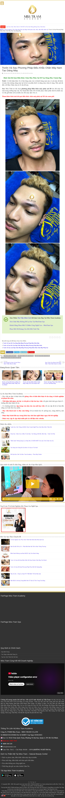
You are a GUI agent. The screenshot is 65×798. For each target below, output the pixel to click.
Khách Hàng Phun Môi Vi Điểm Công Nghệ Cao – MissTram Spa (31, 325)
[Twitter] (32, 782)
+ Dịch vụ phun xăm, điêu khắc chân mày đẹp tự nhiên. (19, 757)
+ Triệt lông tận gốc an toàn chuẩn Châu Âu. (15, 766)
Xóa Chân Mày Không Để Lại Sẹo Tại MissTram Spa (27, 321)
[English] (2, 795)
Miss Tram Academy (6, 29)
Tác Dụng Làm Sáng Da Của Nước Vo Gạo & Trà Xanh (24, 447)
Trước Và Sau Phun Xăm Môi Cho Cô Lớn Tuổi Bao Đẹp (53, 382)
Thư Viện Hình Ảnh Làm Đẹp (20, 29)
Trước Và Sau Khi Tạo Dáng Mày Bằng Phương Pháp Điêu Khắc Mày (21, 343)
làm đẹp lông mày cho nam (42, 355)
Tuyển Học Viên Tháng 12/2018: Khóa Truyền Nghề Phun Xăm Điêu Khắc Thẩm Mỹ (31, 427)
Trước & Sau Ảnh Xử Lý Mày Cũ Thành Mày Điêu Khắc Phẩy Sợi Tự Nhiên (11, 383)
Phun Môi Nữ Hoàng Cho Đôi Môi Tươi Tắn (24, 329)
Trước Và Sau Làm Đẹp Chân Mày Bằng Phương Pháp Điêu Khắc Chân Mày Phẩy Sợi (25, 347)
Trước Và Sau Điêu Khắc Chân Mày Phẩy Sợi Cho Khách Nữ (31, 382)
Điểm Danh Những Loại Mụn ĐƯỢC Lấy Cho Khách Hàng (24, 553)
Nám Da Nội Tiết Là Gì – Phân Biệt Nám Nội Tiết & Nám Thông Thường (28, 546)
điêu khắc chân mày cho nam (25, 355)
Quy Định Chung (5, 651)
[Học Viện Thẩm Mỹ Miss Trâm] (32, 12)
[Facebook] (30, 782)
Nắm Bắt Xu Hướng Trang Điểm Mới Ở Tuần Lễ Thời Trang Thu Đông (27, 580)
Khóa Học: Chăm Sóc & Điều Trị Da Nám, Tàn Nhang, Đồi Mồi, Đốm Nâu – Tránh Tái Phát (32, 434)
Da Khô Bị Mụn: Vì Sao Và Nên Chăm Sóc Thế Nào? (18, 26)
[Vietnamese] (4, 795)
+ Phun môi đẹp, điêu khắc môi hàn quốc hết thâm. (17, 760)
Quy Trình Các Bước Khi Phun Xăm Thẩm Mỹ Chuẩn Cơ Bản (53, 362)
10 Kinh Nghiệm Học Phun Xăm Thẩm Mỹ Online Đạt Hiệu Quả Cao (27, 539)
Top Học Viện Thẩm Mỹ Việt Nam (9, 657)
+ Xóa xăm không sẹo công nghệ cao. (13, 763)
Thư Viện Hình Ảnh (24, 318)
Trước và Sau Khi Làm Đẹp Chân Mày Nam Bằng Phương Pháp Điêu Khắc (22, 345)
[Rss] (29, 782)
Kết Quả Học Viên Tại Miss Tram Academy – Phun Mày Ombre (26, 454)
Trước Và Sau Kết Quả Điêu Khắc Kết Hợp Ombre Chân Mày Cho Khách (28, 560)
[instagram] (35, 782)
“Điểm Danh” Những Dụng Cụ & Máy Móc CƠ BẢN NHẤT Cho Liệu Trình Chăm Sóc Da (31, 440)
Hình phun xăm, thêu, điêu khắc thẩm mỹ (38, 29)
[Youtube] (33, 782)
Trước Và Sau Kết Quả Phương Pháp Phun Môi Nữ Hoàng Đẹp (26, 567)
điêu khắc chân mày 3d (10, 355)
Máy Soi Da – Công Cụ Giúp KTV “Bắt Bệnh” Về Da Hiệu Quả (25, 573)
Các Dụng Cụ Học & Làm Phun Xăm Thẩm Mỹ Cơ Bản (12, 362)
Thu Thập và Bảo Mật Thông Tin (9, 654)
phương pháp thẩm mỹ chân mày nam (11, 357)
